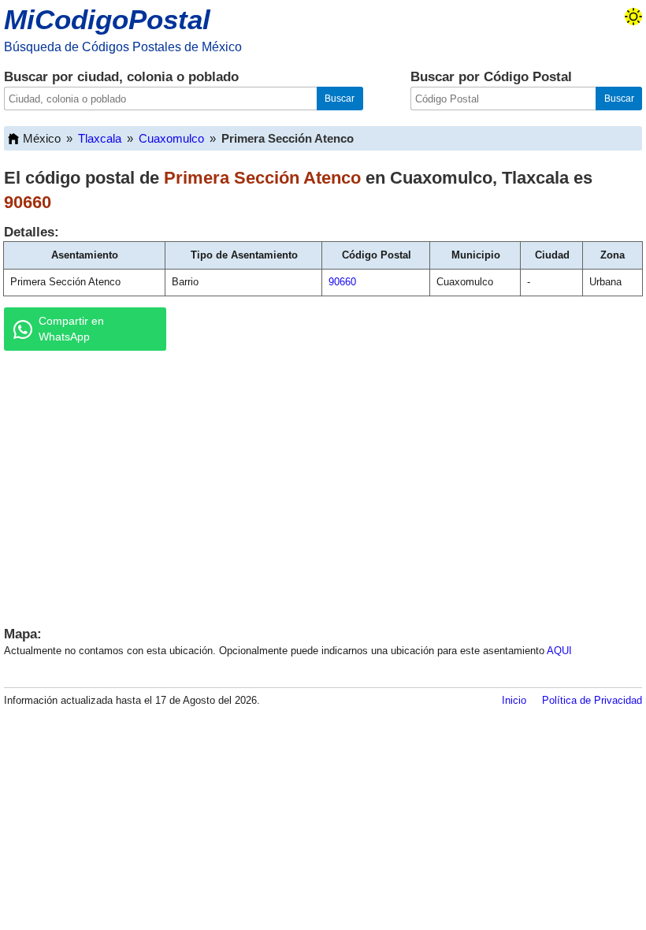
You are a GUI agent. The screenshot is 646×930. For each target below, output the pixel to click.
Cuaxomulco (171, 138)
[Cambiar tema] (633, 16)
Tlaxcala (99, 138)
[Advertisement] (323, 484)
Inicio (514, 700)
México (42, 138)
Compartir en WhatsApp (71, 328)
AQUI (559, 651)
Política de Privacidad (592, 700)
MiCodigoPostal (107, 19)
